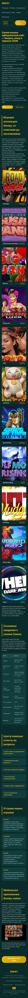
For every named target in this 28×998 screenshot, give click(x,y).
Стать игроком (18, 23)
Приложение (5, 17)
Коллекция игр (21, 8)
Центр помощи (6, 12)
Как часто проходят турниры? (14, 769)
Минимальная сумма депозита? (11, 761)
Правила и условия (8, 984)
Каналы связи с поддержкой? (14, 786)
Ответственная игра (20, 984)
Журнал (18, 12)
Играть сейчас (7, 107)
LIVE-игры (12, 8)
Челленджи (5, 8)
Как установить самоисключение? (10, 777)
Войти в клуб (19, 107)
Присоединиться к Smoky (14, 960)
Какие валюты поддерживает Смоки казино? (14, 752)
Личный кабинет (5, 23)
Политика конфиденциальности (14, 980)
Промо (13, 12)
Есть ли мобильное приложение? (10, 794)
